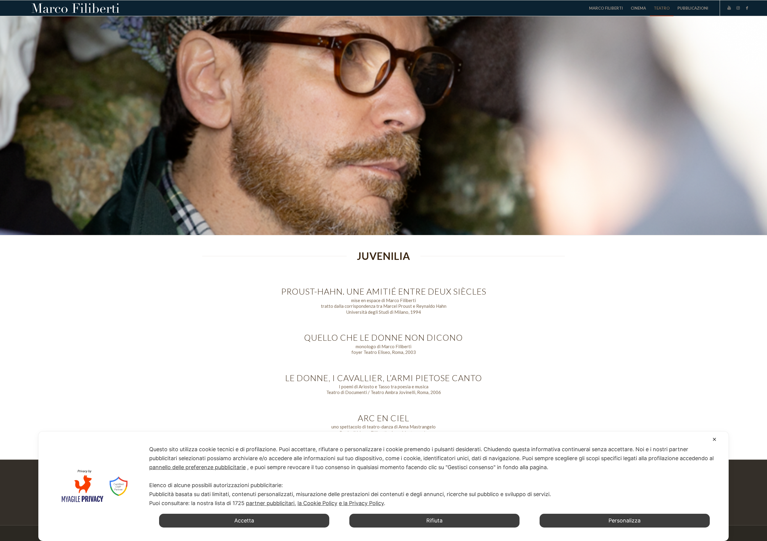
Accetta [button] (244, 520)
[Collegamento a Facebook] (747, 7)
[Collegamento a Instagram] (738, 7)
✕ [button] (714, 439)
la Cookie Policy (317, 503)
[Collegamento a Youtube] (729, 7)
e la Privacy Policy (361, 503)
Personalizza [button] (625, 520)
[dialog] (383, 486)
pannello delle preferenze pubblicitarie (197, 467)
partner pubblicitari (270, 503)
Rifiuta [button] (434, 520)
